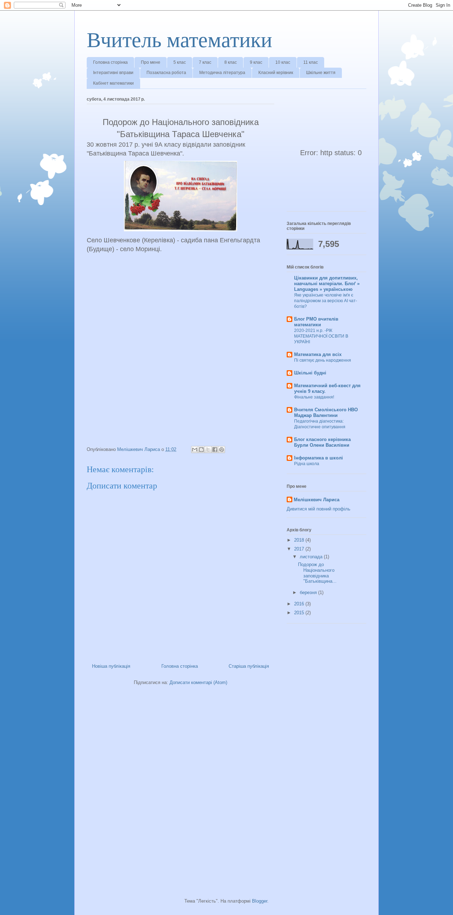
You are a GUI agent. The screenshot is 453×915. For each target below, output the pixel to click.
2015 (299, 612)
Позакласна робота (166, 72)
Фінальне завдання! (314, 397)
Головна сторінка (110, 62)
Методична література (222, 72)
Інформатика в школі (318, 458)
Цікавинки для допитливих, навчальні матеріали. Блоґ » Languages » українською (327, 283)
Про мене (150, 62)
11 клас (310, 62)
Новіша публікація (111, 666)
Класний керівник (275, 72)
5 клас (179, 62)
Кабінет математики (113, 83)
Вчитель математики (179, 40)
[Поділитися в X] (208, 449)
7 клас (205, 62)
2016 (299, 603)
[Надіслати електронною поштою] (194, 449)
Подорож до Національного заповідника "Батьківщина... (317, 573)
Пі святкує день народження (322, 360)
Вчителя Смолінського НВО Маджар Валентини (326, 412)
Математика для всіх (318, 354)
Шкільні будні (310, 372)
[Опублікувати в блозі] (201, 449)
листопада (312, 556)
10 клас (282, 62)
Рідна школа (306, 463)
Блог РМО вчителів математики (316, 321)
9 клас (256, 62)
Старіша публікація (249, 666)
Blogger (259, 901)
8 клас (230, 62)
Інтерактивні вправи (113, 72)
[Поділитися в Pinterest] (221, 449)
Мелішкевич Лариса (316, 499)
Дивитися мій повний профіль (318, 509)
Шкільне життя (321, 72)
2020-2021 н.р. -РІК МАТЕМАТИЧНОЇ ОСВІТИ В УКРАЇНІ (321, 336)
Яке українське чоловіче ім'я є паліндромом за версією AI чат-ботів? (325, 301)
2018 (299, 540)
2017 (299, 549)
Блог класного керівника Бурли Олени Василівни (322, 442)
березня (309, 592)
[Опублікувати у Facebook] (214, 449)
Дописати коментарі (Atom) (198, 682)
